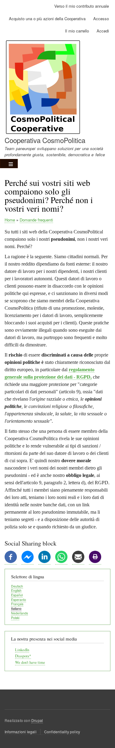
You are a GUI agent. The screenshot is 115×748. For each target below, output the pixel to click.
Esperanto (18, 599)
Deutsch (17, 586)
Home (10, 220)
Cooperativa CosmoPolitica (45, 140)
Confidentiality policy (62, 731)
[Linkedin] (44, 561)
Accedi (103, 31)
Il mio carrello (77, 31)
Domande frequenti (36, 220)
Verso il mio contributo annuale (81, 6)
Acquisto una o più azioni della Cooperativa (47, 18)
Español (17, 595)
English (16, 590)
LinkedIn (22, 649)
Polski (15, 617)
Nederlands (19, 613)
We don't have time (30, 662)
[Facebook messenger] (27, 561)
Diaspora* (23, 656)
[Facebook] (11, 561)
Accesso (101, 18)
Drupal (37, 720)
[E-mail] (78, 561)
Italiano (16, 608)
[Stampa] (95, 561)
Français (17, 604)
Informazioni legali (20, 731)
